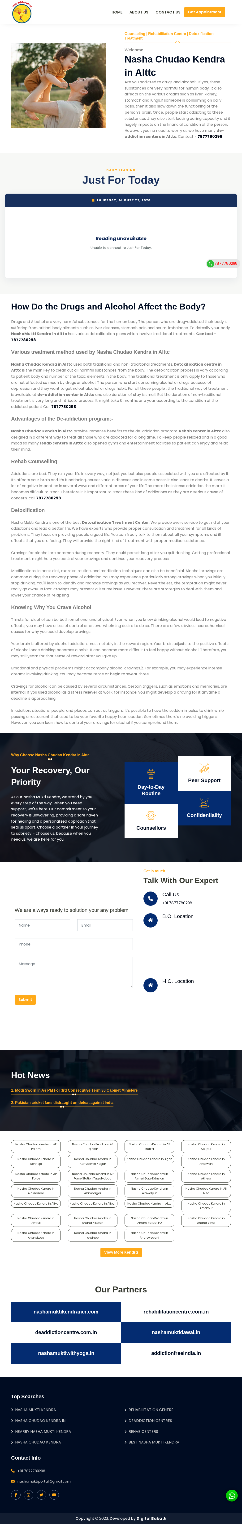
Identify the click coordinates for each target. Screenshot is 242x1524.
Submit (25, 999)
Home (117, 12)
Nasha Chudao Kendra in (40, 1420)
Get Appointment (204, 12)
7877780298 (226, 263)
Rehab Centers (143, 1431)
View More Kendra (121, 1252)
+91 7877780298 (177, 903)
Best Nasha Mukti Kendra (154, 1442)
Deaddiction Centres (150, 1420)
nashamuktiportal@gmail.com (44, 1481)
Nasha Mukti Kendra (35, 1409)
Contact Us (168, 12)
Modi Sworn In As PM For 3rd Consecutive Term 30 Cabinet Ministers (76, 1090)
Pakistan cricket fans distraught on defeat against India (64, 1103)
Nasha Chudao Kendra (38, 1442)
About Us (139, 12)
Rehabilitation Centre (151, 1409)
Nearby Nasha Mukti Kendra (43, 1431)
